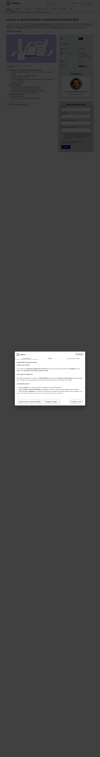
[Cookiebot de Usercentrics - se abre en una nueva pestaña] (76, 354)
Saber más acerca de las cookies (27, 397)
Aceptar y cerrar (76, 402)
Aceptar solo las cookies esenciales (30, 402)
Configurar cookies (51, 402)
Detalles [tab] (50, 358)
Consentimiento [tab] (26, 358)
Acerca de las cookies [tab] (73, 358)
